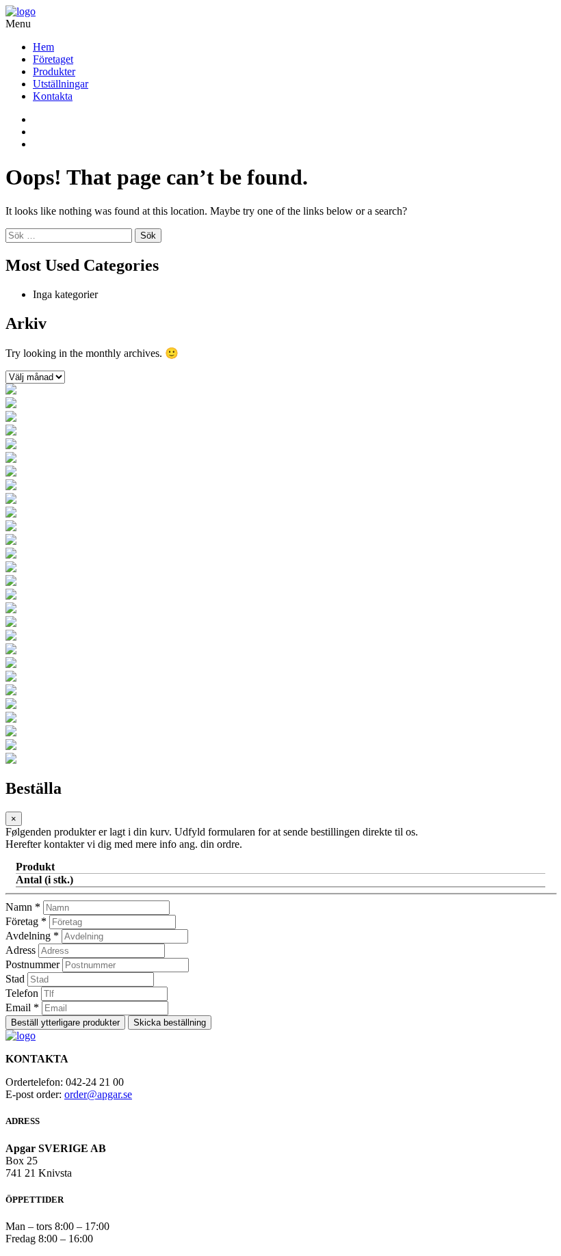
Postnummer (32, 964)
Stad (15, 979)
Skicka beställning (169, 1022)
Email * (22, 1007)
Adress (20, 950)
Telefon (21, 993)
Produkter (54, 71)
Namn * (22, 907)
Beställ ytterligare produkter (65, 1022)
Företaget (53, 59)
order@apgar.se (98, 1094)
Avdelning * (32, 935)
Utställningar (60, 84)
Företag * (26, 921)
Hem (43, 47)
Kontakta (53, 96)
